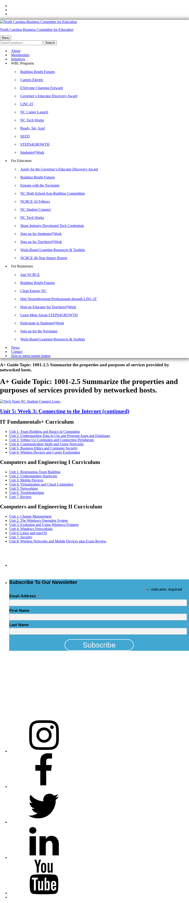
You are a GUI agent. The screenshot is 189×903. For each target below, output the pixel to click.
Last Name (19, 625)
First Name (19, 610)
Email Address (24, 596)
